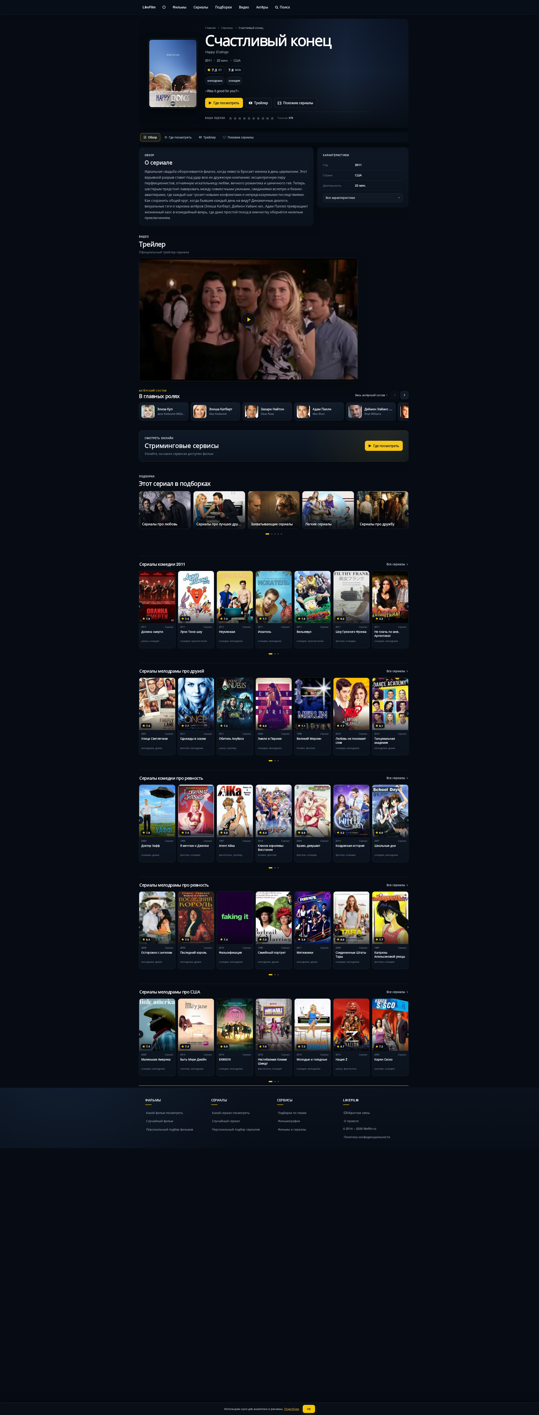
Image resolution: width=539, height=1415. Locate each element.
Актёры (262, 7)
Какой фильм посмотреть (164, 1113)
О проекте (351, 1121)
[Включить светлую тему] (164, 7)
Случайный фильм (159, 1121)
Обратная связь (358, 1113)
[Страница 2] (271, 534)
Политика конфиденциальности (367, 1137)
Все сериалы (396, 564)
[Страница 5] (281, 534)
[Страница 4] (278, 534)
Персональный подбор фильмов (169, 1129)
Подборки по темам (292, 1113)
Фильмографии (289, 1121)
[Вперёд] (404, 395)
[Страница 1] (267, 534)
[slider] (251, 118)
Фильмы (179, 7)
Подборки (223, 7)
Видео (244, 7)
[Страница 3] (275, 534)
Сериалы (200, 7)
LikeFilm (149, 7)
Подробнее (291, 1409)
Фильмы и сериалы (292, 1129)
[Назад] (395, 395)
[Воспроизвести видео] (248, 319)
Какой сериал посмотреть (231, 1113)
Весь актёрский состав (370, 395)
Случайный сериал (226, 1121)
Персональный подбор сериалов (236, 1129)
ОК (309, 1409)
